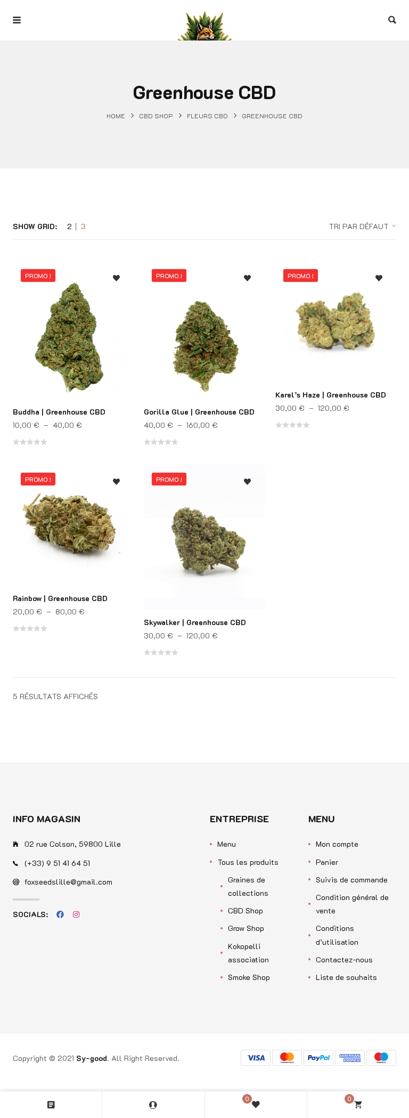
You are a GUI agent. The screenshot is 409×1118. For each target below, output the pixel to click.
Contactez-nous (344, 959)
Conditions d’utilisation (337, 934)
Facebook (60, 914)
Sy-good (91, 1058)
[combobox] (327, 226)
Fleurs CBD (207, 115)
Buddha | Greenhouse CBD (59, 412)
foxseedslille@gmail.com (68, 882)
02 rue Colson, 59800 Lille (72, 844)
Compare (116, 307)
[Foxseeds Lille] (204, 20)
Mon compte (337, 844)
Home (116, 115)
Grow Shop (246, 928)
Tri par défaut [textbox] (359, 226)
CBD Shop (156, 115)
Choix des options (116, 329)
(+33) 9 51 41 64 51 (57, 863)
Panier (327, 862)
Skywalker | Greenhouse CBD (195, 622)
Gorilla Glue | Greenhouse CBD (199, 412)
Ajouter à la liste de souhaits (116, 278)
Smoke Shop (249, 977)
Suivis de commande (352, 879)
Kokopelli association (248, 953)
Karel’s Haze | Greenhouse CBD (330, 395)
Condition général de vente (352, 904)
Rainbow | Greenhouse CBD (60, 598)
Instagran (76, 914)
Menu (226, 844)
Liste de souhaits (346, 977)
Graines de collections (248, 886)
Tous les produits (248, 862)
